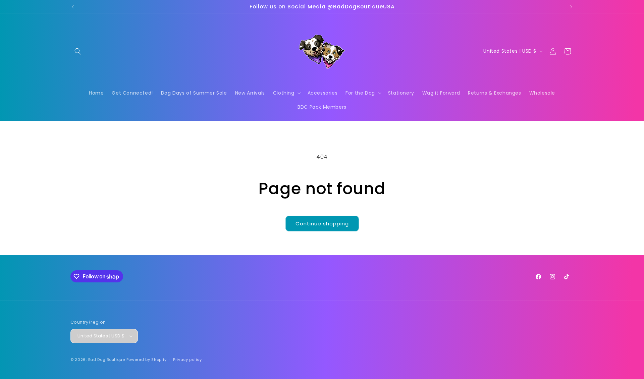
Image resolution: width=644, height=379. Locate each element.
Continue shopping (322, 223)
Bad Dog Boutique (106, 359)
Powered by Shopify (146, 359)
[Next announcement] (571, 6)
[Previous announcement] (72, 6)
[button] (77, 51)
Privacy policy (187, 359)
